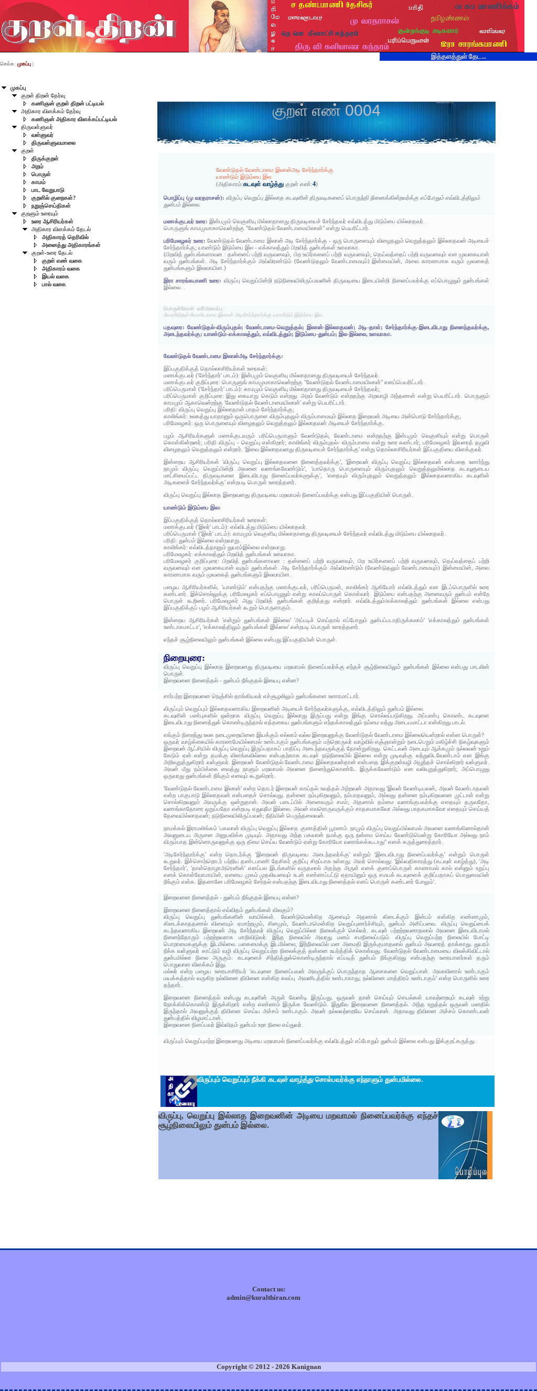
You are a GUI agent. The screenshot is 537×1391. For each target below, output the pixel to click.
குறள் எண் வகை (62, 261)
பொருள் (41, 174)
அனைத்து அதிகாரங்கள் (71, 245)
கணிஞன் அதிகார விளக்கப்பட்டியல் (74, 119)
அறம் (37, 166)
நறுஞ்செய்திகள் (51, 206)
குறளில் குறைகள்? (53, 198)
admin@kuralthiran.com (263, 1297)
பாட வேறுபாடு (48, 190)
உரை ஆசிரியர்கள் (52, 221)
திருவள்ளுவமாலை (53, 143)
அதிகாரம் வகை (61, 268)
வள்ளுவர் (42, 135)
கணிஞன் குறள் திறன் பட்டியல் (67, 103)
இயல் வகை (55, 276)
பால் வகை (54, 284)
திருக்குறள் (45, 158)
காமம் (38, 182)
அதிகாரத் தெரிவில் (65, 237)
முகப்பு (18, 88)
